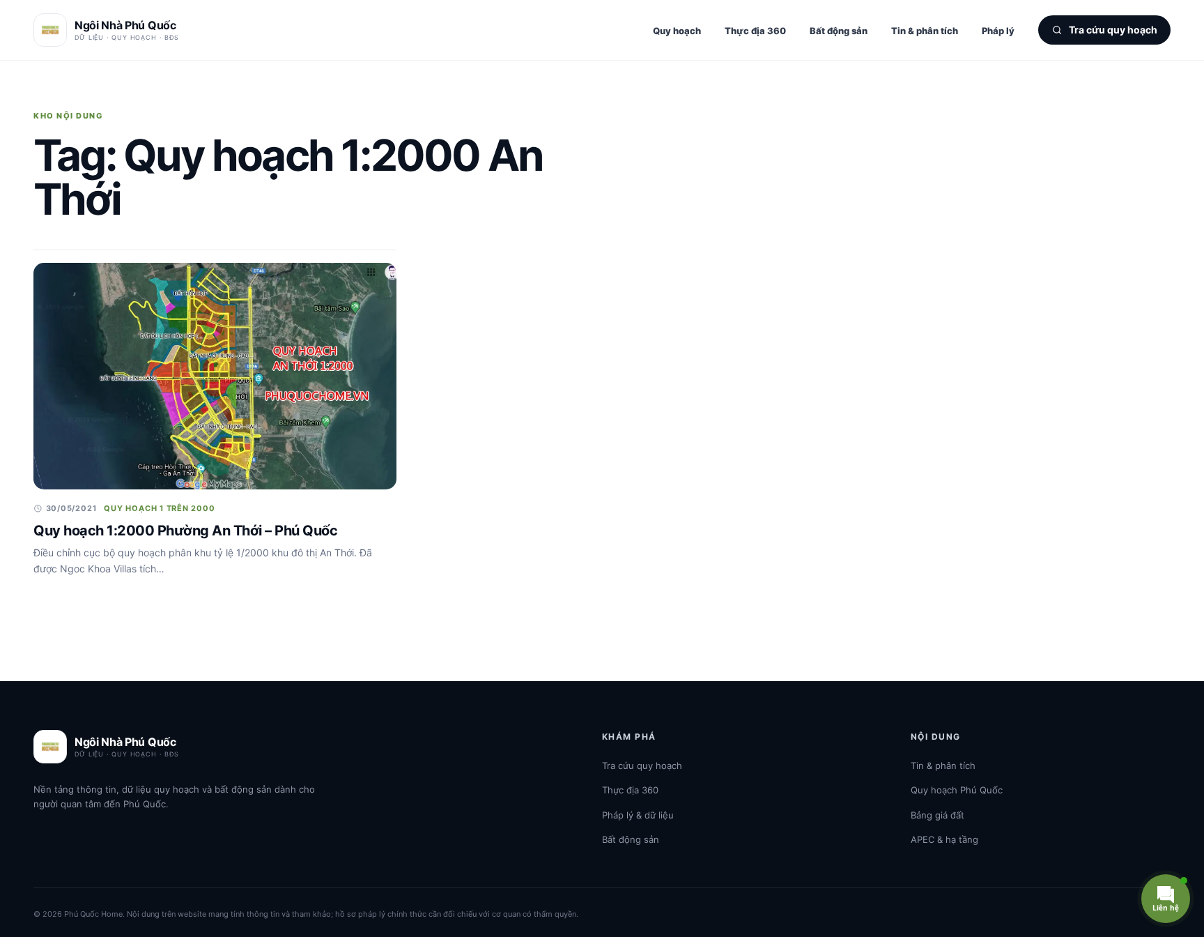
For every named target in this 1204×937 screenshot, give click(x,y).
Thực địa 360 (755, 30)
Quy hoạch (677, 30)
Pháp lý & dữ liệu (638, 815)
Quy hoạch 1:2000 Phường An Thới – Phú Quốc (185, 530)
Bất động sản (838, 30)
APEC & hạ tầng (944, 839)
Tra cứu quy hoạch (642, 765)
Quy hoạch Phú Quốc (957, 789)
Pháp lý (998, 30)
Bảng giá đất (937, 815)
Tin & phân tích (924, 30)
